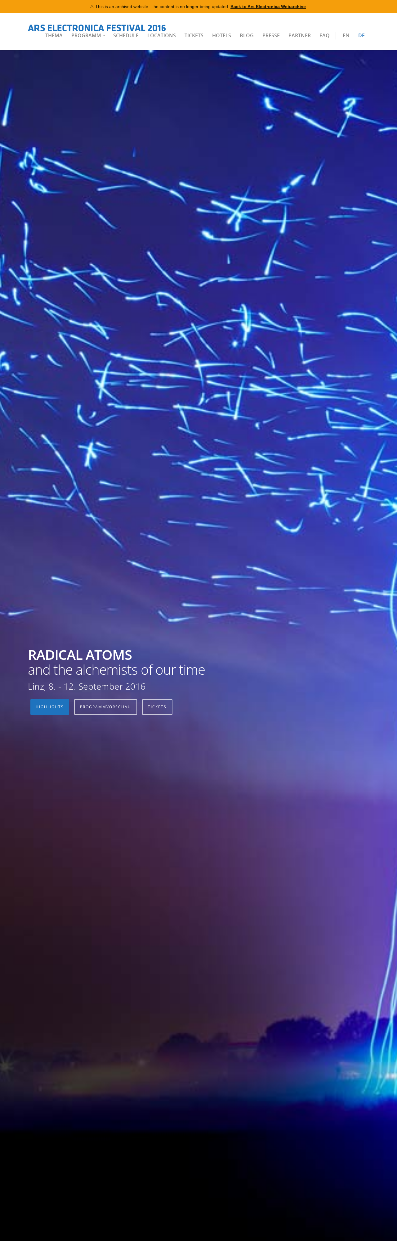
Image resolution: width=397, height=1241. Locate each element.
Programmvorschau (105, 706)
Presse (271, 35)
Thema (54, 35)
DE (361, 35)
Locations (161, 35)
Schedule (126, 35)
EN (346, 35)
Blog (247, 35)
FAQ (324, 35)
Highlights (50, 706)
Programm (86, 35)
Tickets (194, 35)
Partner (299, 35)
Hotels (221, 35)
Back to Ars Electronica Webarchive (268, 6)
